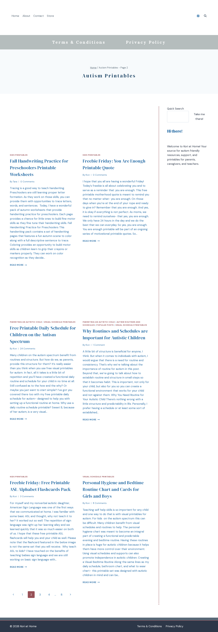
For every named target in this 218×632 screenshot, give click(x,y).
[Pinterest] (198, 16)
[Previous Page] (13, 594)
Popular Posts (105, 325)
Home (15, 16)
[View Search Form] (205, 16)
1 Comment (99, 345)
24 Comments (27, 348)
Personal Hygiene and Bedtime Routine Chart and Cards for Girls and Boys (113, 489)
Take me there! (199, 116)
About (26, 16)
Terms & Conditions (78, 42)
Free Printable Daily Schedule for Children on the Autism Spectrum (43, 334)
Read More (17, 265)
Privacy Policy (146, 42)
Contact (38, 16)
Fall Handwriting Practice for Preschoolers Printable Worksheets (39, 167)
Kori (88, 175)
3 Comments (27, 496)
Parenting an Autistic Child (26, 322)
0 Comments (27, 181)
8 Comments (100, 503)
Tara (15, 181)
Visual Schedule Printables (59, 322)
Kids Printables (19, 155)
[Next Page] (70, 594)
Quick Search (175, 108)
